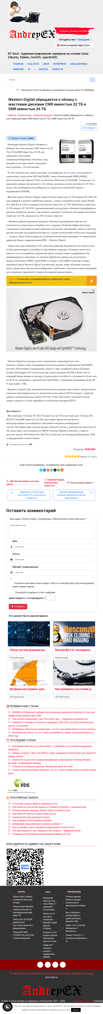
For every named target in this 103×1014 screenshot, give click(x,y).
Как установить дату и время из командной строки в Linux (43, 827)
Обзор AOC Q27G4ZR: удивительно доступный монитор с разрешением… (23, 923)
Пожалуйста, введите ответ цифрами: (35, 592)
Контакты (51, 977)
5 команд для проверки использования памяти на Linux (41, 834)
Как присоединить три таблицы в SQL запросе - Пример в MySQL (46, 830)
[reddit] (62, 470)
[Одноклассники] (47, 470)
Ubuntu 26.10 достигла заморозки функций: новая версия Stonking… (50, 921)
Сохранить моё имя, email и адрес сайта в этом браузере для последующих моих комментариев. (53, 585)
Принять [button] (76, 1010)
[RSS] (40, 965)
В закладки (89, 128)
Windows (18, 69)
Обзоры (43, 69)
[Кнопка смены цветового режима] (8, 1006)
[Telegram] (51, 470)
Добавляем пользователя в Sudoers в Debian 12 (37, 824)
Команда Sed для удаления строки (30, 817)
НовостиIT (49, 486)
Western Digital (22, 481)
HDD (12, 481)
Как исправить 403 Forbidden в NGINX (32, 820)
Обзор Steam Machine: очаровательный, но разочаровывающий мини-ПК (23, 911)
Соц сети (33, 64)
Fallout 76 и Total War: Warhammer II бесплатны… (75, 928)
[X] (55, 470)
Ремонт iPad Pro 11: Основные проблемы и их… (76, 938)
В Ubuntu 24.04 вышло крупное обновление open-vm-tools (42, 766)
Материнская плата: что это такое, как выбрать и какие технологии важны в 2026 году (50, 734)
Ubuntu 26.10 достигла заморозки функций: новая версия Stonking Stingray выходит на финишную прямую (49, 761)
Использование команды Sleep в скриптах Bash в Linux (41, 810)
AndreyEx (90, 449)
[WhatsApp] (58, 470)
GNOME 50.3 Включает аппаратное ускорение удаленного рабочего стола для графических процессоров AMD (51, 714)
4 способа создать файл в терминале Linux (35, 803)
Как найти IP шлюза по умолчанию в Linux (34, 813)
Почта (16, 554)
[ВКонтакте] (44, 470)
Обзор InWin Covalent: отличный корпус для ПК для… (23, 899)
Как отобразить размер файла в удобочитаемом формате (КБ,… (73, 917)
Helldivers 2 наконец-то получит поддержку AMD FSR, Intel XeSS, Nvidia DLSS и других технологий (51, 724)
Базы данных (78, 64)
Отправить (19, 606)
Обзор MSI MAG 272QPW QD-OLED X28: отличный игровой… (23, 935)
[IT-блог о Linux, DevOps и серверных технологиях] (24, 12)
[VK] (55, 965)
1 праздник (83, 39)
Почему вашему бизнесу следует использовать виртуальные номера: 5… (76, 902)
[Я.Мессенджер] (40, 470)
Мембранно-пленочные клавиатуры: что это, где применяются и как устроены (54, 729)
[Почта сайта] (48, 965)
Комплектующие (43, 115)
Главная (18, 64)
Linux (46, 64)
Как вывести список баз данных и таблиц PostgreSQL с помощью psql (49, 807)
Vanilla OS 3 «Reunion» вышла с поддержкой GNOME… (49, 951)
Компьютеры (25, 115)
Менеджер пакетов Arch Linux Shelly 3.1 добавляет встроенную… (49, 904)
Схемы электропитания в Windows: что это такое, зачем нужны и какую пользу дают (52, 772)
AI (29, 69)
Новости (57, 69)
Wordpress (59, 64)
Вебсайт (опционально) (25, 567)
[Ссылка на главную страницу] (32, 32)
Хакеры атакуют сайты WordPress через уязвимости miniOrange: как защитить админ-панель (52, 755)
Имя (15, 541)
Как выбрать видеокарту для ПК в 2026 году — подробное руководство (50, 719)
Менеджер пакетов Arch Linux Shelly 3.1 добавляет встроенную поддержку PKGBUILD (50, 748)
